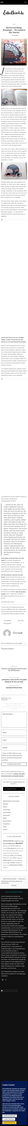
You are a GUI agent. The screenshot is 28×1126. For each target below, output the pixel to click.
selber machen (14, 860)
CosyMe (17, 846)
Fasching (17, 848)
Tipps (8, 862)
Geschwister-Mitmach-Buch (14, 687)
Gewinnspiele (6, 815)
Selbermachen (7, 860)
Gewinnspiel (20, 850)
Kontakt (14, 885)
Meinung (20, 855)
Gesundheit (16, 850)
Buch (9, 846)
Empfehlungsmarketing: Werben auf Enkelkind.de (11, 882)
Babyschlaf (5, 843)
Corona (12, 846)
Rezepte (5, 829)
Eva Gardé (15, 35)
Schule (14, 858)
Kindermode (16, 853)
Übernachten (5, 867)
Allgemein (5, 804)
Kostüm (12, 855)
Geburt (4, 850)
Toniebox (12, 862)
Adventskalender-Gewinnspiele (11, 801)
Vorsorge (7, 865)
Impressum (21, 879)
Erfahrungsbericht (11, 848)
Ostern (4, 858)
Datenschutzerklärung (9, 879)
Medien (14, 24)
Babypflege (22, 841)
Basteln (5, 807)
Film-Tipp (21, 848)
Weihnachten (13, 865)
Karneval (12, 853)
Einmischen (5, 848)
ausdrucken (17, 841)
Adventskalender (8, 841)
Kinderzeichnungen (6, 855)
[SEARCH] (23, 789)
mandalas (15, 855)
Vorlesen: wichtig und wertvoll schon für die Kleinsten (14, 669)
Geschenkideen (7, 812)
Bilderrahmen (5, 846)
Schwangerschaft (19, 858)
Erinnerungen (6, 809)
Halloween (4, 853)
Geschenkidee (11, 850)
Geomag (7, 850)
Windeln (20, 865)
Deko (20, 846)
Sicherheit (5, 862)
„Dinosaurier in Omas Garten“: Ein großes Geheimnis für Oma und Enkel (14, 680)
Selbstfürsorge (19, 860)
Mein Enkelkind (7, 821)
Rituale (11, 858)
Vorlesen (4, 865)
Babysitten (11, 843)
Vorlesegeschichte (19, 862)
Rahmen (8, 858)
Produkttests (6, 824)
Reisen (5, 826)
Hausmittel (9, 853)
